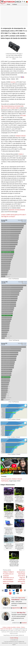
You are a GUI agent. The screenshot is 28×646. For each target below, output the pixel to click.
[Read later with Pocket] (24, 590)
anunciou (13, 82)
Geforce (13, 79)
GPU (17, 79)
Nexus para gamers (6, 479)
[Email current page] (17, 593)
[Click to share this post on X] (17, 590)
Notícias (23, 627)
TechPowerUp (4, 481)
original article (21, 598)
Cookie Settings (14, 638)
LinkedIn (24, 608)
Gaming (8, 79)
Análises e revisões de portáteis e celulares (11, 627)
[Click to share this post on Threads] (9, 590)
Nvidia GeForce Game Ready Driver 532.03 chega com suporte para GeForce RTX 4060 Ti (21, 577)
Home (8, 4)
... (26, 4)
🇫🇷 (23, 77)
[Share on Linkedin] (14, 593)
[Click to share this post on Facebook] (6, 590)
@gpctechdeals (16, 608)
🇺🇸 (21, 77)
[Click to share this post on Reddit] (21, 590)
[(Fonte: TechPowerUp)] (14, 248)
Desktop (4, 79)
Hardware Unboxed (20, 136)
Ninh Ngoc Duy (21, 612)
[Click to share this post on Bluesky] (13, 590)
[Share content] (3, 590)
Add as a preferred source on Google (15, 586)
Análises (14, 4)
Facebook (24, 622)
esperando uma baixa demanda (17, 209)
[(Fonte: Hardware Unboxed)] (14, 411)
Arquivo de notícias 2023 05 (6, 628)
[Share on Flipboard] (10, 593)
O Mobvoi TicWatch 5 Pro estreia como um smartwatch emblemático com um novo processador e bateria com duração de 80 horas (8, 577)
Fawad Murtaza (15, 599)
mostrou (21, 154)
